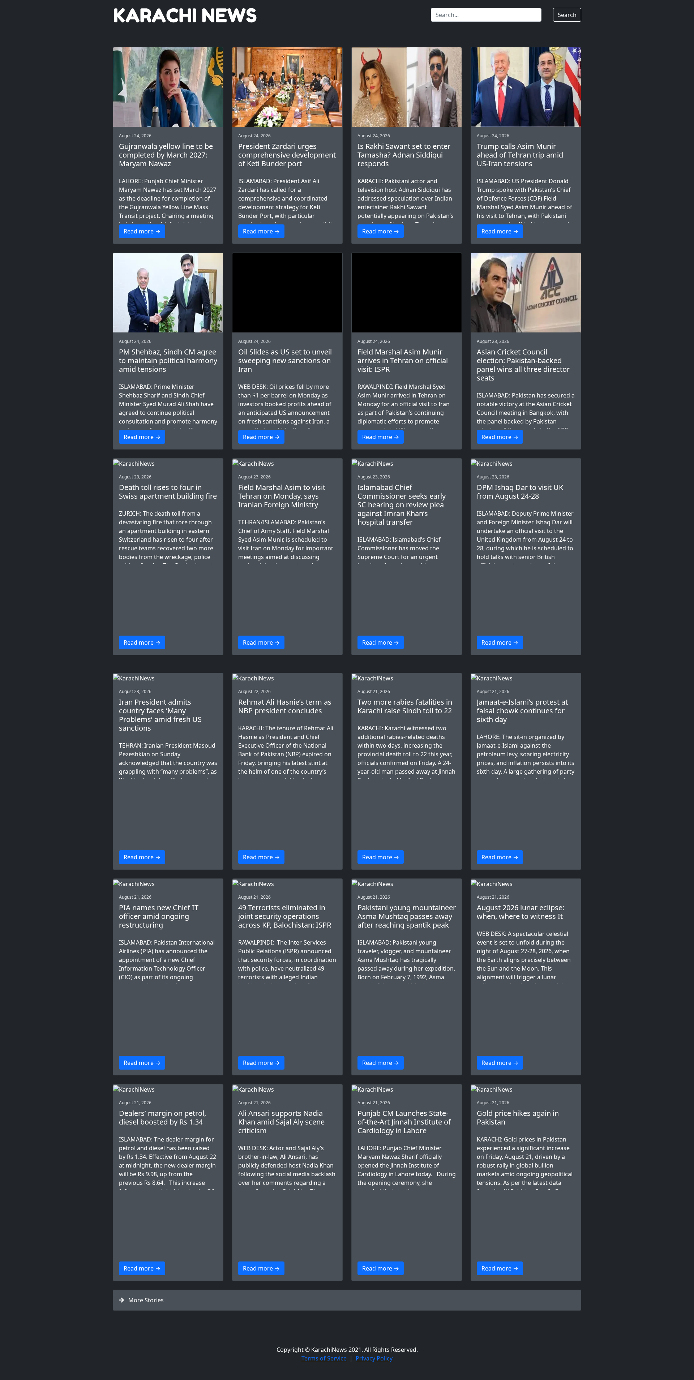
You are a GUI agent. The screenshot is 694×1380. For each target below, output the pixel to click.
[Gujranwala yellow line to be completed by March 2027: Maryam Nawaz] (168, 87)
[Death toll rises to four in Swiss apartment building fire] (168, 463)
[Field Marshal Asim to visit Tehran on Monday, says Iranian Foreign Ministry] (287, 463)
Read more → (142, 231)
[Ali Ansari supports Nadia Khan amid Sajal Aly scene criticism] (287, 1089)
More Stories (144, 1300)
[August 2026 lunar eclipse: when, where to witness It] (526, 883)
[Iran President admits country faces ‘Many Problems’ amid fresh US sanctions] (168, 678)
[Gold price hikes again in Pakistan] (526, 1089)
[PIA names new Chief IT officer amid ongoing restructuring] (168, 883)
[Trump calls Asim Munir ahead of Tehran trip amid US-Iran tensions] (526, 87)
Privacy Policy (374, 1358)
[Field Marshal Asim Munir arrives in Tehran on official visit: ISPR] (407, 292)
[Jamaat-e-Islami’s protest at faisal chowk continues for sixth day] (526, 678)
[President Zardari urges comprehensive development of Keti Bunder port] (287, 87)
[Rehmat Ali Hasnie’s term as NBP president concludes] (287, 678)
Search (567, 15)
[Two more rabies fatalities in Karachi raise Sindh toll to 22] (407, 678)
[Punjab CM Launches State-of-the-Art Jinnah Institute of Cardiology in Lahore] (407, 1089)
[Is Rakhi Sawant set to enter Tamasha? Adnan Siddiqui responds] (407, 87)
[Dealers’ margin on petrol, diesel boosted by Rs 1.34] (168, 1089)
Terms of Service (324, 1358)
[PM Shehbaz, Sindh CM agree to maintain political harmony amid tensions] (168, 292)
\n (168, 209)
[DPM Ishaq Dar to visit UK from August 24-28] (526, 463)
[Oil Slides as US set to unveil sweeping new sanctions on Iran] (287, 292)
